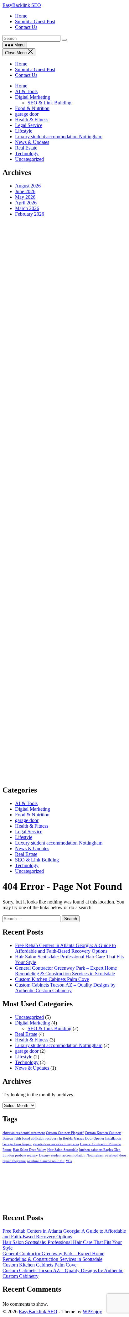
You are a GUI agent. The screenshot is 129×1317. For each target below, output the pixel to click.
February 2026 (29, 214)
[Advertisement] (64, 501)
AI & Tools (26, 91)
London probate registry (20, 1155)
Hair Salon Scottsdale (62, 1149)
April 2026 (26, 202)
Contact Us (26, 75)
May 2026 (25, 197)
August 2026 (28, 185)
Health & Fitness (31, 119)
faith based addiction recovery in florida (43, 1138)
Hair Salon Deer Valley (29, 1149)
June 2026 (25, 191)
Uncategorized (29, 159)
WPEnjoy (92, 1311)
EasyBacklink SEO (22, 5)
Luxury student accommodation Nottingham (58, 136)
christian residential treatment (24, 1133)
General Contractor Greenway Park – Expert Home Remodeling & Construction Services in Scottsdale (66, 970)
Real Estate (26, 147)
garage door (27, 114)
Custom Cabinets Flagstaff (65, 1133)
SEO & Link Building (49, 102)
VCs (69, 1161)
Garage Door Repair (17, 1144)
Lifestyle (23, 131)
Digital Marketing (32, 97)
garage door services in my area (56, 1144)
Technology (27, 153)
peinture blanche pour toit (45, 1161)
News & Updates (32, 142)
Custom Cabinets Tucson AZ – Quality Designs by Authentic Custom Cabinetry (65, 987)
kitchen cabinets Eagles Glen (100, 1149)
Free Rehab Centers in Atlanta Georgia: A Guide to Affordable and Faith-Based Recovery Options (65, 948)
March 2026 (27, 208)
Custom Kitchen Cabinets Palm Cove (52, 979)
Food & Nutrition (32, 108)
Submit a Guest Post (35, 69)
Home (21, 63)
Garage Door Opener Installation (97, 1138)
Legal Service (28, 125)
